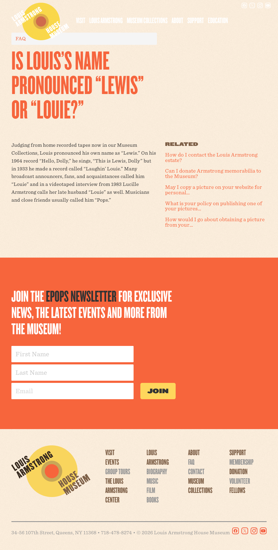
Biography (157, 471)
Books (153, 499)
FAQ (191, 462)
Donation (238, 471)
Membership (241, 462)
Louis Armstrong (106, 20)
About (177, 20)
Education (218, 20)
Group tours (117, 471)
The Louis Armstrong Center (116, 490)
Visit (80, 20)
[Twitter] (252, 5)
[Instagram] (260, 5)
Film (151, 490)
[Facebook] (244, 5)
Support (195, 20)
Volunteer (239, 481)
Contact (196, 471)
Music (152, 481)
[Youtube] (268, 5)
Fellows (237, 490)
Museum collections (147, 20)
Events (112, 462)
